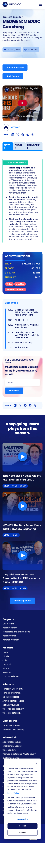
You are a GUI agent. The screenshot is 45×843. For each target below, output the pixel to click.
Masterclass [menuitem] (8, 623)
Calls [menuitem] (4, 660)
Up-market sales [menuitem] (10, 696)
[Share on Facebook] (23, 134)
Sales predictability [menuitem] (11, 712)
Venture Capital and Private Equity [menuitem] (19, 754)
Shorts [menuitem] (5, 668)
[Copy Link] (33, 134)
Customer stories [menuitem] (10, 758)
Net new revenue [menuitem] (10, 704)
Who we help (9, 737)
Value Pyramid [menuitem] (9, 635)
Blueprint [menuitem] (6, 672)
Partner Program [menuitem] (10, 639)
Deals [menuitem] (5, 652)
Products (7, 647)
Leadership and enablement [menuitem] (16, 631)
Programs (8, 619)
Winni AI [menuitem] (6, 656)
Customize (22, 819)
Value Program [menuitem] (9, 627)
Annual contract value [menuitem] (13, 700)
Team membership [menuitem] (11, 725)
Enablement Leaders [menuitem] (12, 745)
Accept (22, 826)
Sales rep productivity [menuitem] (13, 708)
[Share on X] (17, 134)
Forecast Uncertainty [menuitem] (12, 688)
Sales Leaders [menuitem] (9, 749)
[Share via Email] (27, 134)
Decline (22, 832)
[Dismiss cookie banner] (37, 763)
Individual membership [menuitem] (13, 729)
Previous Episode (15, 67)
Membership (9, 720)
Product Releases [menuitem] (10, 676)
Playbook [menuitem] (7, 664)
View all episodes (22, 600)
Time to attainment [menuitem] (11, 692)
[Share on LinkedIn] (13, 134)
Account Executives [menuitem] (11, 741)
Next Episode (12, 76)
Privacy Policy (13, 793)
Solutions (8, 684)
